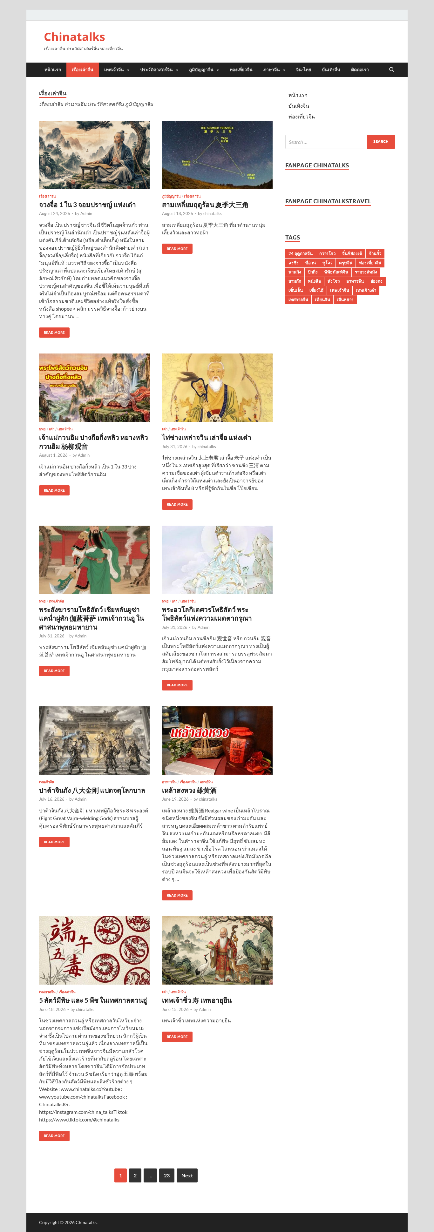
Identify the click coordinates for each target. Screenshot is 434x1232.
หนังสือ (314, 281)
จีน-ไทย (303, 69)
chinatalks (212, 213)
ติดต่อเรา (360, 69)
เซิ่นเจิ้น (295, 290)
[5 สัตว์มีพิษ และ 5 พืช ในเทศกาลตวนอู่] (94, 950)
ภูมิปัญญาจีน (201, 69)
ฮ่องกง (376, 281)
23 (167, 1175)
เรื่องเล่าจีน (82, 69)
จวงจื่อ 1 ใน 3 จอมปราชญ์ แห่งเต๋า (87, 204)
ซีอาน (310, 262)
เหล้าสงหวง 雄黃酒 (189, 790)
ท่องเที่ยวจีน (241, 69)
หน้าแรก (52, 69)
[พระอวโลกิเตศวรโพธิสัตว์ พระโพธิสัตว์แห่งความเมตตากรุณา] (217, 560)
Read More (52, 331)
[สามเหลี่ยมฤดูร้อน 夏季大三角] (217, 155)
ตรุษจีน (345, 262)
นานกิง (294, 271)
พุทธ (42, 429)
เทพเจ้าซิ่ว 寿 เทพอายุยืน (197, 1000)
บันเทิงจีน (331, 69)
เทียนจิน (322, 299)
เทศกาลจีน (47, 992)
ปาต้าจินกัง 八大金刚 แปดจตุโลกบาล (92, 790)
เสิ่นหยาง (345, 299)
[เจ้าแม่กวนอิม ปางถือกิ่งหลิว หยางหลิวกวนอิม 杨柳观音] (94, 387)
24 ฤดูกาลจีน (300, 253)
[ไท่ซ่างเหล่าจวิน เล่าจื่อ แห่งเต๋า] (217, 387)
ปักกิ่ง (313, 271)
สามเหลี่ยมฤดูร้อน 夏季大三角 (205, 204)
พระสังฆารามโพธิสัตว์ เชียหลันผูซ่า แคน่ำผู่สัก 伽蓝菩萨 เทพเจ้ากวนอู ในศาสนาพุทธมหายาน (91, 618)
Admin (86, 213)
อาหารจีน (169, 782)
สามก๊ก (294, 281)
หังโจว (334, 281)
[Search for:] (340, 142)
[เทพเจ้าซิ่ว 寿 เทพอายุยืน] (217, 950)
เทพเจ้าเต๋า (366, 290)
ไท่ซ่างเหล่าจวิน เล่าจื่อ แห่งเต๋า (206, 437)
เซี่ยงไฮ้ (316, 290)
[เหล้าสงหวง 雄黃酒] (217, 740)
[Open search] (392, 70)
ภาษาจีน (271, 69)
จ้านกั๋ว (375, 253)
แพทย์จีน (206, 782)
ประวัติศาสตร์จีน (156, 69)
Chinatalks (74, 36)
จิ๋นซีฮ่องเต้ (352, 253)
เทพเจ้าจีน (114, 69)
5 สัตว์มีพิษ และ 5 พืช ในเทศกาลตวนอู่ (93, 1000)
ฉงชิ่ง (293, 262)
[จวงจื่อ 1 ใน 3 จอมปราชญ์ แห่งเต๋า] (94, 155)
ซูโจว (327, 262)
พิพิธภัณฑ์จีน (336, 271)
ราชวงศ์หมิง (366, 271)
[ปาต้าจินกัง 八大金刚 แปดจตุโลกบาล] (94, 740)
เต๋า (51, 429)
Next (187, 1175)
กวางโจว (327, 253)
